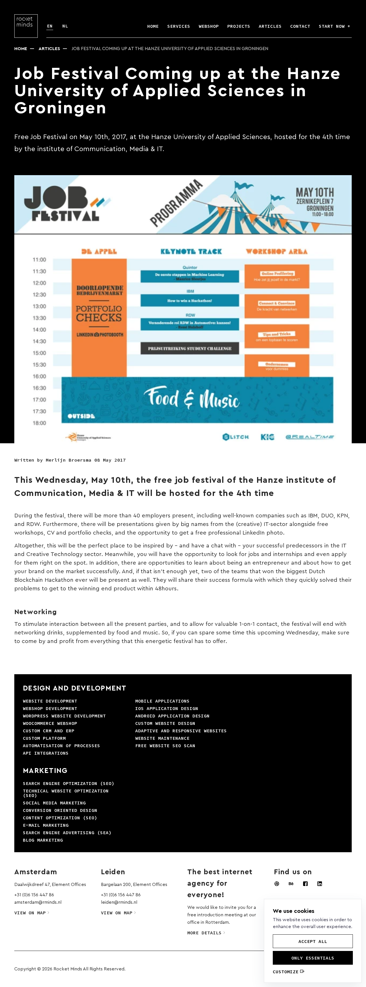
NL (65, 26)
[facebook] (305, 884)
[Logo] (26, 26)
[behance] (291, 884)
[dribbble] (277, 884)
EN (50, 26)
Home (20, 48)
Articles (49, 48)
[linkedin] (320, 884)
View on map (30, 912)
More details (204, 932)
